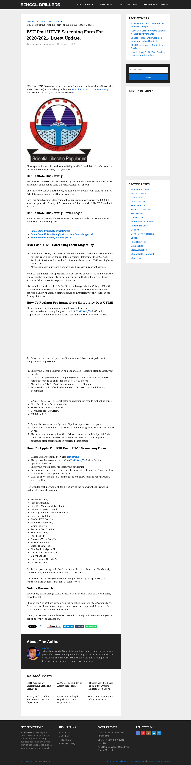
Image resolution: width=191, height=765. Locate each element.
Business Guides (139, 193)
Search (148, 77)
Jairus (45, 647)
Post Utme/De (78, 460)
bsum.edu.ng (72, 456)
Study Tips (136, 258)
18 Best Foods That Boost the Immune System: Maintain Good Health (100, 685)
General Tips (137, 217)
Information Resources (154, 5)
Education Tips (84, 5)
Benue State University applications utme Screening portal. (62, 234)
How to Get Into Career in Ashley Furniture (101, 698)
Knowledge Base (139, 226)
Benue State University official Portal (51, 230)
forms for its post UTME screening (89, 89)
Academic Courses (140, 189)
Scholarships (137, 246)
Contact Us (66, 736)
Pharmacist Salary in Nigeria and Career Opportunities (68, 699)
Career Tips (104, 5)
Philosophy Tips (138, 242)
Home (108, 761)
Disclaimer (66, 740)
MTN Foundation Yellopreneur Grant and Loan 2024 (39, 685)
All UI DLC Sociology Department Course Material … (114, 748)
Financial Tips (137, 213)
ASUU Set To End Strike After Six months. (69, 684)
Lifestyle (135, 238)
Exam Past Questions (127, 5)
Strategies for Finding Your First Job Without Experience (38, 699)
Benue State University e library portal (51, 237)
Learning (135, 230)
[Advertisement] (70, 66)
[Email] (159, 733)
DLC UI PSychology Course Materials (111, 741)
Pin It (42, 626)
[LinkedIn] (154, 733)
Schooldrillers (27, 732)
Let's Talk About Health (142, 234)
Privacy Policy (68, 743)
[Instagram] (148, 733)
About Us (65, 732)
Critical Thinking (138, 201)
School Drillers (40, 5)
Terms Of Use (164, 761)
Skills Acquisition (139, 250)
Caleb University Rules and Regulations (111, 734)
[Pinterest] (143, 733)
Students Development (142, 254)
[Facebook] (138, 733)
